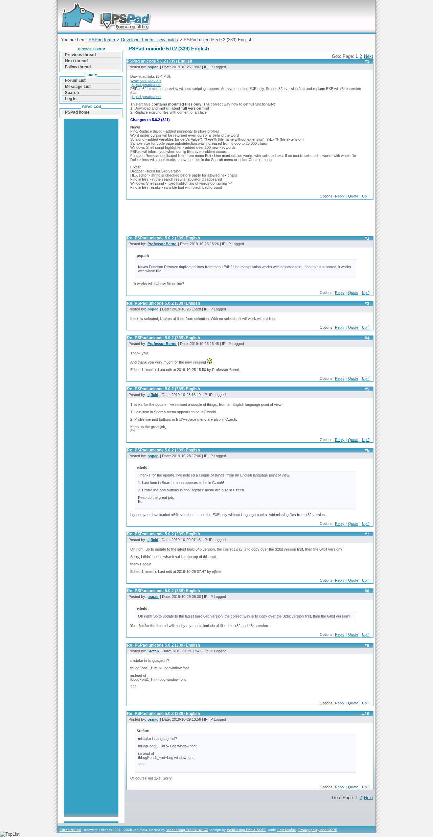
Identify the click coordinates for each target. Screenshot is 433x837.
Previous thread (80, 55)
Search (72, 93)
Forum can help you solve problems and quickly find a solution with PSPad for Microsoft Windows (105, 8)
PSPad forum (102, 39)
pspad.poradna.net (146, 85)
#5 (367, 389)
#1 (367, 62)
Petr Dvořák (286, 830)
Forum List (75, 80)
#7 (367, 534)
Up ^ (365, 196)
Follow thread (78, 67)
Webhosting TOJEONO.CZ (187, 830)
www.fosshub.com (146, 80)
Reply (339, 196)
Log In (70, 99)
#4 (367, 338)
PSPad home (77, 112)
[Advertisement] (250, 219)
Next (368, 56)
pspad (153, 67)
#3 (367, 304)
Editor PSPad (70, 830)
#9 (367, 646)
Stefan (153, 651)
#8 (367, 591)
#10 (365, 714)
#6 (367, 450)
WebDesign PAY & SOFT (246, 830)
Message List (78, 87)
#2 (367, 238)
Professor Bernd (162, 244)
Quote (353, 196)
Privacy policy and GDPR (317, 830)
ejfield (152, 395)
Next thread (76, 61)
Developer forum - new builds (149, 39)
